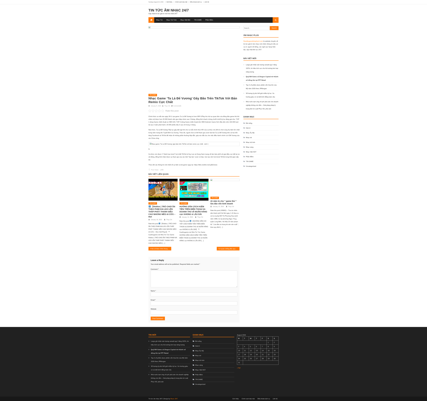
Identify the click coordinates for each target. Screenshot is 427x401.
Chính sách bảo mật (181, 2)
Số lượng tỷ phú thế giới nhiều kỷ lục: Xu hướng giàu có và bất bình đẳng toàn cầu (260, 95)
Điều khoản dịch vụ (196, 2)
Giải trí (248, 128)
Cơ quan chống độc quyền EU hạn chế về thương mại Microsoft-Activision (229, 249)
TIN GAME (198, 20)
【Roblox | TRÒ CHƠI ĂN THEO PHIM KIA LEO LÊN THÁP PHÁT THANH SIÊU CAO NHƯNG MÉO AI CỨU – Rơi (161, 211)
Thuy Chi (167, 106)
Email (153, 300)
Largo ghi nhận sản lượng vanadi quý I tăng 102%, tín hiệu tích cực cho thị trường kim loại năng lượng (262, 68)
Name (153, 291)
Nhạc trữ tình (171, 20)
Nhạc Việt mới (185, 20)
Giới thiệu (169, 2)
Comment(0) (177, 106)
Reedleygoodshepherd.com (253, 41)
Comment (155, 269)
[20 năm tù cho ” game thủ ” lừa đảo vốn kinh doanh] (225, 187)
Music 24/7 (174, 399)
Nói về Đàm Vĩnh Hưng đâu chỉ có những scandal (161, 249)
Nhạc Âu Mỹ (250, 133)
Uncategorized (251, 166)
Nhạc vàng (249, 147)
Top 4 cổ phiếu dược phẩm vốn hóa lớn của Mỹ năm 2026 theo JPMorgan (261, 86)
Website (153, 309)
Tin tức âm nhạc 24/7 (168, 10)
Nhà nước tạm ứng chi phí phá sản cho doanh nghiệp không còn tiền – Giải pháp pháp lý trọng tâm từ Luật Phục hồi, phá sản (262, 105)
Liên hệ (206, 2)
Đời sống (249, 123)
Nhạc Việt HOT (251, 152)
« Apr (239, 368)
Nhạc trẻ (159, 20)
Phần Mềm (209, 20)
